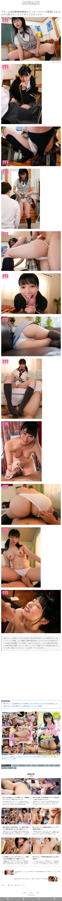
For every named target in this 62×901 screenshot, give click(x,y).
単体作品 (34, 765)
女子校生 (4, 767)
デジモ (52, 765)
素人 (38, 892)
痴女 (47, 765)
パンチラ (57, 765)
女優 (25, 892)
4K (15, 767)
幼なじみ (10, 767)
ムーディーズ (22, 765)
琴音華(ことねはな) (7, 765)
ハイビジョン (41, 765)
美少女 (28, 765)
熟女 (31, 892)
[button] (57, 474)
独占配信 (15, 765)
